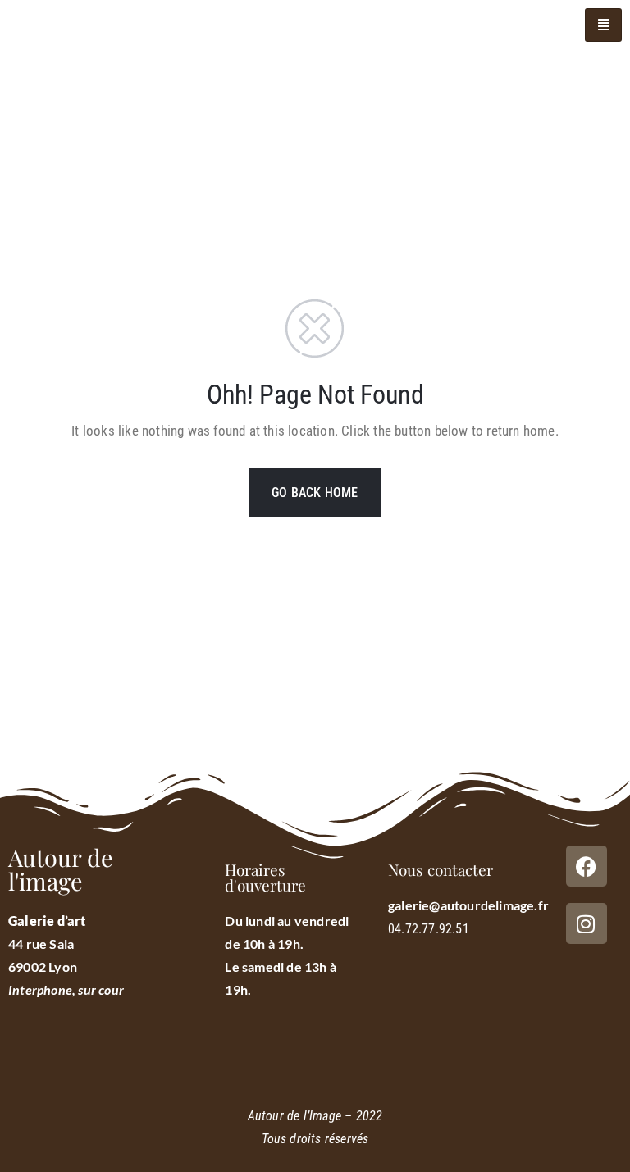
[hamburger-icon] (603, 25)
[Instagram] (586, 923)
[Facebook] (586, 866)
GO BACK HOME (315, 492)
